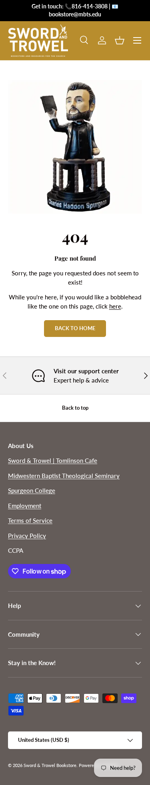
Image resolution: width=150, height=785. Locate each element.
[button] (119, 40)
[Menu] (137, 40)
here (115, 306)
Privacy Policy (27, 535)
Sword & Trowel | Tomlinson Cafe (52, 460)
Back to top (75, 407)
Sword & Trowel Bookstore (50, 765)
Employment (24, 505)
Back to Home (75, 328)
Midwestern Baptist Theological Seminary (64, 475)
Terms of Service (30, 520)
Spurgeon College (31, 490)
